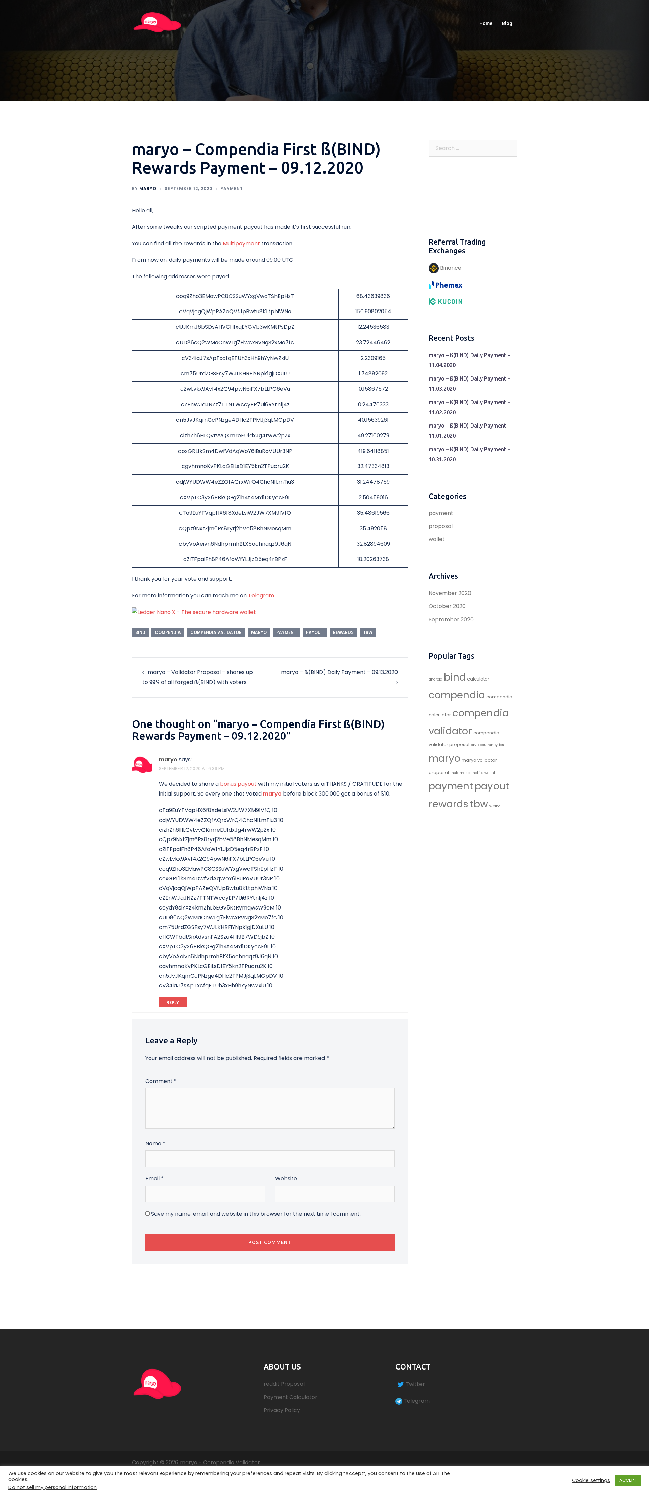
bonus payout (238, 784)
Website (286, 1178)
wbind (495, 806)
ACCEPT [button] (627, 1480)
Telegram (261, 595)
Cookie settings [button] (591, 1480)
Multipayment (241, 243)
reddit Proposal (284, 1384)
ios (501, 745)
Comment (161, 1081)
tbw (367, 632)
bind (140, 632)
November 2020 (450, 593)
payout (314, 632)
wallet (437, 539)
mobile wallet (483, 772)
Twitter (415, 1384)
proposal (441, 526)
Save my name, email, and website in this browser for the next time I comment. (256, 1214)
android (435, 679)
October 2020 (447, 606)
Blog (507, 23)
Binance (450, 268)
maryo (148, 188)
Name (155, 1143)
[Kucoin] (445, 301)
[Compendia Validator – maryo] (157, 23)
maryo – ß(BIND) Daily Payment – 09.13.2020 (339, 672)
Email (154, 1178)
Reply (172, 1002)
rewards (343, 632)
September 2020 (451, 619)
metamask (460, 772)
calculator (478, 679)
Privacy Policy (282, 1410)
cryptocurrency (484, 745)
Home (485, 23)
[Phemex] (445, 285)
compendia (168, 632)
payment (231, 188)
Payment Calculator (290, 1397)
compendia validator (216, 632)
